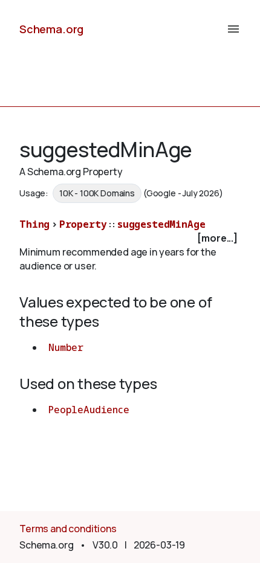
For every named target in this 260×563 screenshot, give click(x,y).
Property (83, 224)
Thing (34, 224)
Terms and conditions (68, 528)
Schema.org (51, 29)
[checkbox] (130, 238)
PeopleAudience (88, 409)
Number (65, 347)
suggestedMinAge (161, 224)
